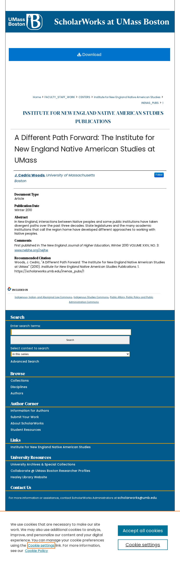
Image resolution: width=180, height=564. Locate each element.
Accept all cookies (143, 531)
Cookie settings (41, 545)
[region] (90, 537)
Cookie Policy (36, 550)
